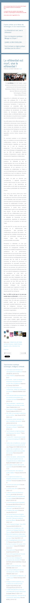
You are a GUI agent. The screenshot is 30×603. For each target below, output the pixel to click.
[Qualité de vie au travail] (16, 333)
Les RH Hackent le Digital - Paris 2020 (16, 524)
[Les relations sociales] (5, 336)
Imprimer (6, 349)
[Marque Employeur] (20, 333)
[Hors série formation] (24, 334)
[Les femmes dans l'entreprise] (8, 331)
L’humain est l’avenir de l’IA (13, 484)
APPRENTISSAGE (8, 344)
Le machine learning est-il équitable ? (15, 502)
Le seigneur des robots (12, 510)
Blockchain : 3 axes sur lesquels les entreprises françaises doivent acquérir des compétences (15, 381)
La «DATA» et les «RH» (11, 488)
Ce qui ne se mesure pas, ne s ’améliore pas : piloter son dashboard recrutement (16, 389)
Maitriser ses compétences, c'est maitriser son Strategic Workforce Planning (15, 530)
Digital (20, 68)
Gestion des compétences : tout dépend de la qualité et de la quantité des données (15, 451)
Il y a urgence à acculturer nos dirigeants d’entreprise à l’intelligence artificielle (15, 478)
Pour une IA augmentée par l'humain (15, 554)
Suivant (22, 353)
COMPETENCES (18, 344)
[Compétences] (11, 334)
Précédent (8, 353)
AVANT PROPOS (10, 375)
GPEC (10, 346)
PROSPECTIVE (16, 346)
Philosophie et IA (10, 550)
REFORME (19, 342)
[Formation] (8, 337)
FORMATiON (13, 342)
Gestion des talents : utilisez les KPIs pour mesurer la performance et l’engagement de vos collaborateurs (15, 459)
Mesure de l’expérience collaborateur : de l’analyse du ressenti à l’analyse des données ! (16, 536)
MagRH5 (6, 346)
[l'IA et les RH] (5, 332)
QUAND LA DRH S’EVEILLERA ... (14, 566)
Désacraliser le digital (11, 409)
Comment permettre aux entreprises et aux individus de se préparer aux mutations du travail (16, 397)
